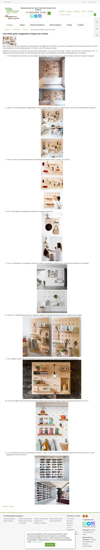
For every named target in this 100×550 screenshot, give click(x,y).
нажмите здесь (37, 542)
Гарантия (76, 11)
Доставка (62, 11)
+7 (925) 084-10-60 (36, 12)
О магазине (7, 2)
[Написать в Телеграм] (36, 15)
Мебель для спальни (25, 519)
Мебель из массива (40, 523)
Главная (9, 25)
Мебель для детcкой (56, 519)
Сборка (69, 11)
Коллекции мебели (55, 521)
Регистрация (92, 2)
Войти (84, 2)
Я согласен (50, 545)
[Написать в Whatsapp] (31, 15)
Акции (22, 25)
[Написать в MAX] (40, 15)
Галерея (80, 25)
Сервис (69, 25)
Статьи (83, 11)
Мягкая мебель (55, 25)
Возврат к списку (8, 506)
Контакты (91, 11)
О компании (70, 519)
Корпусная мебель (37, 25)
